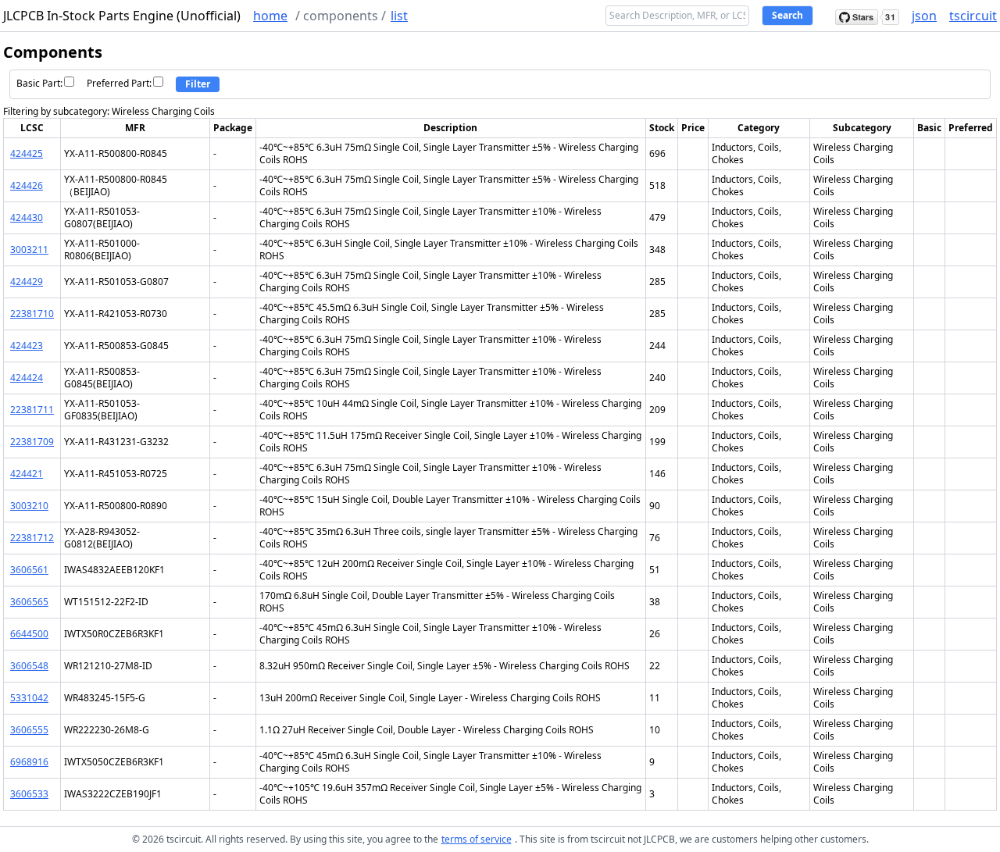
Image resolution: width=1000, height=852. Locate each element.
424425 (26, 153)
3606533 (29, 793)
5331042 (29, 697)
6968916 (29, 761)
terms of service (476, 839)
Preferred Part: (119, 83)
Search (787, 15)
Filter (197, 84)
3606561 (29, 569)
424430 (26, 217)
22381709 (32, 441)
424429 (26, 281)
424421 (26, 473)
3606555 (29, 729)
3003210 (29, 505)
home (270, 15)
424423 (26, 345)
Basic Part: (39, 83)
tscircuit (973, 15)
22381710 (32, 313)
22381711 (32, 409)
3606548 (29, 665)
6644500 (29, 633)
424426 (26, 185)
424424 (26, 377)
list (399, 15)
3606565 (29, 601)
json (924, 15)
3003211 (29, 249)
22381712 (32, 537)
